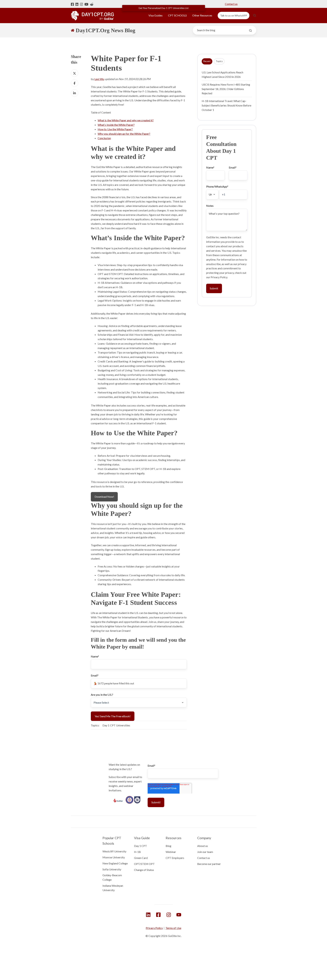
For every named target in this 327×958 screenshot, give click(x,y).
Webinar (171, 851)
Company (204, 838)
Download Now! (104, 496)
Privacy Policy (154, 928)
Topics (219, 61)
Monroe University (113, 857)
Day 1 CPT (140, 845)
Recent (206, 61)
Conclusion (104, 138)
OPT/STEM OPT (144, 863)
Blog (168, 845)
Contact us (231, 3)
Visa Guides (155, 15)
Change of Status (144, 869)
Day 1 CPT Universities (116, 725)
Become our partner (209, 863)
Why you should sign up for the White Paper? (124, 133)
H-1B (137, 851)
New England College (115, 863)
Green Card (141, 857)
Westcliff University (114, 851)
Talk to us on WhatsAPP (233, 15)
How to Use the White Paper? (115, 129)
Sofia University (111, 869)
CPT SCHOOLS (177, 15)
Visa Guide (142, 838)
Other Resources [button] (202, 15)
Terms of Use (173, 928)
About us (202, 845)
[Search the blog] (250, 30)
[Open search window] (254, 15)
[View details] (148, 914)
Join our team (205, 851)
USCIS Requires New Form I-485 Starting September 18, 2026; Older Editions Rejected (226, 89)
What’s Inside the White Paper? (116, 124)
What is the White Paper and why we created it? (126, 120)
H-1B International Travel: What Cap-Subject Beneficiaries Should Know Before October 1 (226, 105)
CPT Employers (175, 857)
